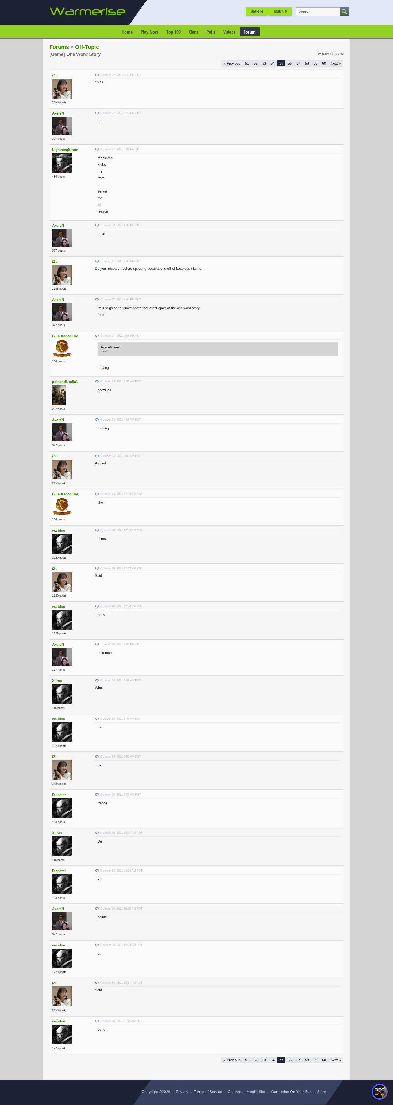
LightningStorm (65, 150)
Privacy (182, 1092)
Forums (59, 47)
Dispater (59, 795)
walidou (58, 530)
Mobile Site (255, 1092)
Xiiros (57, 681)
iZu (54, 75)
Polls (210, 32)
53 (264, 63)
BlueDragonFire (65, 336)
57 (298, 63)
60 (324, 63)
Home (127, 32)
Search (304, 11)
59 (315, 63)
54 (273, 63)
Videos (229, 32)
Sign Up (280, 12)
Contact (234, 1092)
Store (321, 1092)
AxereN (58, 113)
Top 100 (173, 32)
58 (307, 63)
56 (290, 63)
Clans (193, 32)
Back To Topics (333, 53)
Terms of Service (208, 1092)
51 (247, 63)
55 (281, 63)
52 (255, 63)
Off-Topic (87, 47)
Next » (336, 63)
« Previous (232, 63)
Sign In (257, 12)
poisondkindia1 (65, 382)
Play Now (149, 32)
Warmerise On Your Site (291, 1092)
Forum (250, 32)
